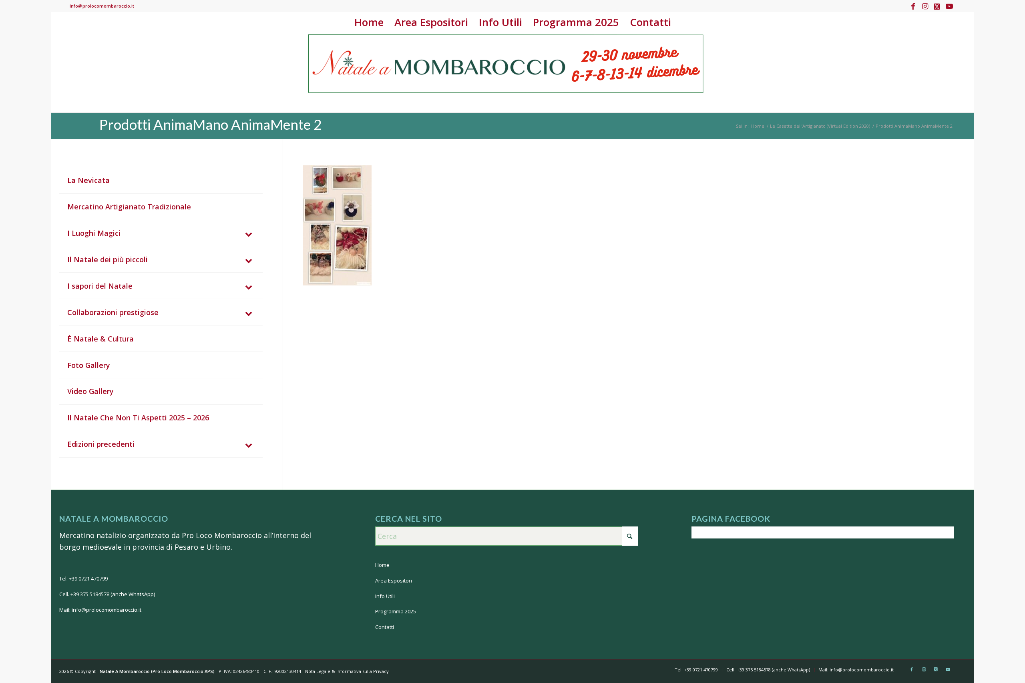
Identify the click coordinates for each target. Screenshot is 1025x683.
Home (382, 564)
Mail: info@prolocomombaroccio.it (100, 609)
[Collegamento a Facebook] (913, 6)
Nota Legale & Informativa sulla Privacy (347, 671)
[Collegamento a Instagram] (925, 6)
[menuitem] (369, 22)
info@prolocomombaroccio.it (102, 6)
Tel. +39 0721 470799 (83, 578)
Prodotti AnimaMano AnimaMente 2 (210, 124)
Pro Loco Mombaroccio (222, 535)
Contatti (384, 627)
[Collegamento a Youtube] (949, 6)
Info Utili (385, 596)
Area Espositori (393, 580)
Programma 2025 (395, 611)
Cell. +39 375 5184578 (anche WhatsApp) (107, 594)
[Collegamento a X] (937, 6)
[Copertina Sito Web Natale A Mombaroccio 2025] (506, 72)
